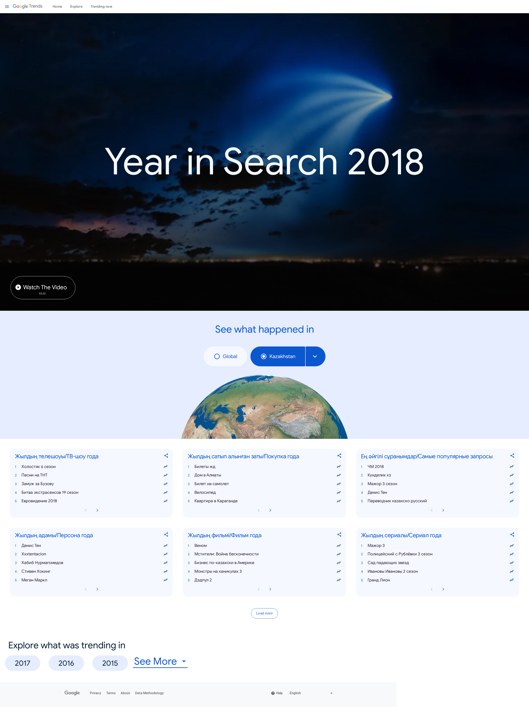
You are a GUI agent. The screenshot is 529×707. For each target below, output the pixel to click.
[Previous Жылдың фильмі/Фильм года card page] (259, 589)
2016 (66, 663)
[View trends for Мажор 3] (511, 545)
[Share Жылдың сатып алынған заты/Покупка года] (339, 456)
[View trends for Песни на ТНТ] (165, 475)
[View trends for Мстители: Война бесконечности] (338, 554)
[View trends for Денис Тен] (511, 492)
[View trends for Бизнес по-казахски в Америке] (338, 562)
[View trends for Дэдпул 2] (338, 580)
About (125, 693)
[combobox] (315, 356)
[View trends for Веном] (338, 545)
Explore (76, 7)
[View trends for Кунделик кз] (511, 475)
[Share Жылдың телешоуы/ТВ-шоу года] (166, 456)
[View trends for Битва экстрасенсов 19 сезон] (165, 492)
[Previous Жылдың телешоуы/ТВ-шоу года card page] (86, 510)
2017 (22, 663)
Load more (264, 613)
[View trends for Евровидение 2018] (165, 501)
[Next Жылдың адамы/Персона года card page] (97, 589)
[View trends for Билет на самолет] (338, 483)
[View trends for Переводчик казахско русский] (511, 501)
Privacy (95, 693)
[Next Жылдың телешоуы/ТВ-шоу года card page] (97, 510)
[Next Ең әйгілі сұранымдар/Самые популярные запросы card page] (443, 510)
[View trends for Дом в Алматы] (338, 475)
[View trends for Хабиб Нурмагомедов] (165, 562)
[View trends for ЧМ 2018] (511, 466)
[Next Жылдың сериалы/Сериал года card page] (443, 589)
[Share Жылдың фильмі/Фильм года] (339, 535)
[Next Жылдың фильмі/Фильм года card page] (270, 589)
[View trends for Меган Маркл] (165, 580)
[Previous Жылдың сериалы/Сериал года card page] (432, 589)
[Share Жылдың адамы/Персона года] (166, 535)
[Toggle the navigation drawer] (7, 7)
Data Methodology (149, 693)
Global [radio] (230, 356)
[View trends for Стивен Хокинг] (165, 571)
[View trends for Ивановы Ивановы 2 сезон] (511, 571)
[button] (91, 466)
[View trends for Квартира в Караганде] (338, 501)
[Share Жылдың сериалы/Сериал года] (512, 535)
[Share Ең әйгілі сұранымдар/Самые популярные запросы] (512, 456)
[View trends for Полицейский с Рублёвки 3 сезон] (511, 554)
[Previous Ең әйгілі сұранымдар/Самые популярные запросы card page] (432, 510)
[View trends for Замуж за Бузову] (165, 483)
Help (279, 693)
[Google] (72, 693)
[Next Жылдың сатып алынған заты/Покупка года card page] (270, 510)
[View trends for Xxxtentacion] (165, 554)
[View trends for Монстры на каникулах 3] (338, 571)
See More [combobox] (155, 661)
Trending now (101, 7)
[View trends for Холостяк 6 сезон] (165, 466)
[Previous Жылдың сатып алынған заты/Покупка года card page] (259, 510)
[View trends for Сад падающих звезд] (511, 562)
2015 (110, 663)
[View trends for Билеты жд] (338, 466)
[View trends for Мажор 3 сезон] (511, 483)
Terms (111, 693)
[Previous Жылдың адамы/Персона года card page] (86, 589)
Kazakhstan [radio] (282, 356)
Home (57, 7)
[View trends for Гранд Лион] (511, 580)
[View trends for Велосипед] (338, 492)
